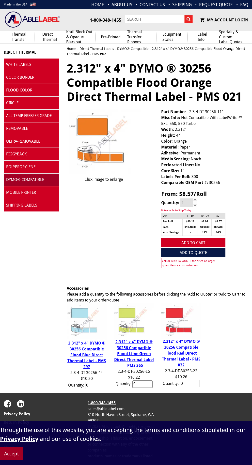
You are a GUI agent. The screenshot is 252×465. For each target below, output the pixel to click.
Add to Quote (193, 252)
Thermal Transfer (19, 37)
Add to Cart (193, 242)
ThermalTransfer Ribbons (134, 37)
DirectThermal (49, 37)
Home (71, 49)
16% (218, 232)
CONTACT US (152, 4)
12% (204, 232)
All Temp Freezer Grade (29, 115)
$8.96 (204, 221)
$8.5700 (218, 227)
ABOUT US (121, 4)
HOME (97, 4)
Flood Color (19, 90)
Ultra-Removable (23, 141)
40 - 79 (205, 215)
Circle (12, 103)
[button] (236, 411)
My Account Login (227, 19)
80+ (218, 215)
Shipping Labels (21, 205)
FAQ (244, 4)
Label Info (202, 37)
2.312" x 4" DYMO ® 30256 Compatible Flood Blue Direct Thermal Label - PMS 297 (86, 355)
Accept (11, 454)
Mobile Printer (21, 192)
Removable (17, 128)
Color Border (20, 77)
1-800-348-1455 (105, 20)
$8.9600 (204, 227)
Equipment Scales (171, 37)
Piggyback (16, 154)
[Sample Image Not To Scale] (104, 141)
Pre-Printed (111, 37)
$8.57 (218, 221)
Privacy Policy (17, 414)
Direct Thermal (20, 52)
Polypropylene (20, 167)
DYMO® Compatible (25, 179)
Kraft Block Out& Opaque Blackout (79, 37)
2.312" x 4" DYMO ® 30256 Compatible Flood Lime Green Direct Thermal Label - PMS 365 (134, 354)
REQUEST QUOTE (216, 4)
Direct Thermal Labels (96, 49)
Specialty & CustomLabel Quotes (230, 37)
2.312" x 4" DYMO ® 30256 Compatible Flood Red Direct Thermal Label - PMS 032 (181, 353)
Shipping (182, 4)
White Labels (18, 64)
